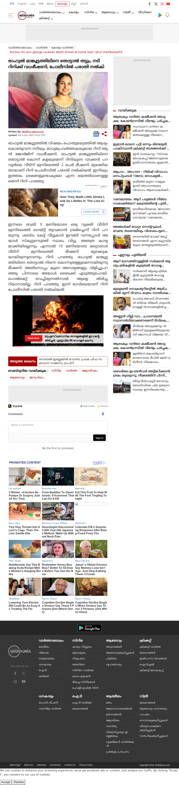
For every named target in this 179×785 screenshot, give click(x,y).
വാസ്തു (111, 726)
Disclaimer (55, 765)
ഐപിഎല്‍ (147, 664)
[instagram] (162, 3)
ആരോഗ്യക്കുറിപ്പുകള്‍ (120, 653)
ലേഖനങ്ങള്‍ (114, 647)
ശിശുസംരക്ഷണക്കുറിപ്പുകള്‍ (150, 728)
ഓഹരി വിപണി (48, 703)
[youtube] (168, 3)
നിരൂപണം (78, 658)
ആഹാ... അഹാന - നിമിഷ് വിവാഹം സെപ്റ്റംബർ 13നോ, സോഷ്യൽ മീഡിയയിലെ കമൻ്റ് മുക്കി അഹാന (140, 174)
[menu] (11, 15)
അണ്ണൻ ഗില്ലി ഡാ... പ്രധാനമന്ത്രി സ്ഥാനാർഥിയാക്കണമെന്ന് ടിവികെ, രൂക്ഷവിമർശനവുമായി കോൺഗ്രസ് (140, 318)
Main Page (15, 765)
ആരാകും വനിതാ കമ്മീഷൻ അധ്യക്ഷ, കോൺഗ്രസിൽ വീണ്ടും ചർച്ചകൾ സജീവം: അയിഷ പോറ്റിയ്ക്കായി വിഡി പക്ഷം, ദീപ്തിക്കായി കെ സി (140, 119)
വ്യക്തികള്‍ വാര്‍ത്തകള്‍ (120, 744)
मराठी (41, 3)
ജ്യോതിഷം (89, 371)
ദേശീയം (44, 647)
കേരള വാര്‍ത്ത (62, 48)
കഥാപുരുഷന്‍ (81, 676)
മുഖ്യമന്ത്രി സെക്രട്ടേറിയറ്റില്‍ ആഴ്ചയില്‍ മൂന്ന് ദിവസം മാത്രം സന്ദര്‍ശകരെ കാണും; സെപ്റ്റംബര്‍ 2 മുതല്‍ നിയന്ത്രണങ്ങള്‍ (140, 291)
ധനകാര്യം (45, 664)
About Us (28, 765)
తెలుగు (50, 3)
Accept (5, 782)
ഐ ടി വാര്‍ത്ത (82, 703)
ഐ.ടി (43, 670)
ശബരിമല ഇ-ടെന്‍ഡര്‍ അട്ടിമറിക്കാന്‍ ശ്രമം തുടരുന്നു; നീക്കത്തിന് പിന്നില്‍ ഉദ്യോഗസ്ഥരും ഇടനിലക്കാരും (141, 373)
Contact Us (70, 765)
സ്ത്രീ (127, 12)
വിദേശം (44, 653)
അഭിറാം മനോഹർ (33, 131)
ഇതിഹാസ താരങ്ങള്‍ (153, 658)
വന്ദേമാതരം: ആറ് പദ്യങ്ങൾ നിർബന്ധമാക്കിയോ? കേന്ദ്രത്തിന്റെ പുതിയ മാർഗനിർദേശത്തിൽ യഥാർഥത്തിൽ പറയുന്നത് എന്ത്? (141, 201)
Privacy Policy (86, 765)
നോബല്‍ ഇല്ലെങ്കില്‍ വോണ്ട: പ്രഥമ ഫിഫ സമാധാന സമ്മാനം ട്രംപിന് (70, 361)
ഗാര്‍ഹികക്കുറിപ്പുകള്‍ (154, 736)
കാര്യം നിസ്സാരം (82, 647)
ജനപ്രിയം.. (37, 378)
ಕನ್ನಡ (73, 3)
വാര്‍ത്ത (42, 48)
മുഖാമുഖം (79, 653)
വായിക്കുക (127, 111)
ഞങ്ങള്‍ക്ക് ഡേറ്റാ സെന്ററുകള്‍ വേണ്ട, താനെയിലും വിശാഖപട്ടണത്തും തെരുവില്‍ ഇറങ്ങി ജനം (139, 229)
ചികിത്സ (111, 658)
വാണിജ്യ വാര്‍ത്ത (50, 709)
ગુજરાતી (84, 3)
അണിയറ (78, 664)
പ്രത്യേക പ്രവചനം (117, 752)
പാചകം (145, 714)
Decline (19, 782)
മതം (109, 703)
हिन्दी (12, 3)
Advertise (41, 765)
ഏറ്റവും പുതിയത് (132, 255)
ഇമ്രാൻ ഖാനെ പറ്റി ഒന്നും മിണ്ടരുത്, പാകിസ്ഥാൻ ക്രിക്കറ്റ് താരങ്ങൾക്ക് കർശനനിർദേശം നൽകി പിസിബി (141, 146)
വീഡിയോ (145, 12)
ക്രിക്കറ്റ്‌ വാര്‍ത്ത (150, 647)
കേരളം (74, 12)
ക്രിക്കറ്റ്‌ (44, 18)
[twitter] (156, 3)
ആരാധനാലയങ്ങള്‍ (119, 709)
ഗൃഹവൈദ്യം (114, 664)
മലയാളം (62, 3)
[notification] (167, 14)
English (22, 3)
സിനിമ (89, 12)
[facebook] (149, 3)
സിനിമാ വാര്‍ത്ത (83, 670)
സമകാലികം (47, 658)
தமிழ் (32, 3)
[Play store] (160, 14)
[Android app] (89, 628)
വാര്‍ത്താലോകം (50, 12)
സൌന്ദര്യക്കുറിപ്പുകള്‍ (154, 720)
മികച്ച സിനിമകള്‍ (83, 682)
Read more (33, 338)
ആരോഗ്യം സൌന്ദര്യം (153, 709)
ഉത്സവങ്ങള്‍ (113, 714)
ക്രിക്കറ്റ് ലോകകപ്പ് (151, 670)
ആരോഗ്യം (108, 12)
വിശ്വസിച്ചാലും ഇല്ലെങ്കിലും (117, 734)
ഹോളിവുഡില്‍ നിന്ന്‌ (85, 688)
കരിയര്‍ (44, 676)
